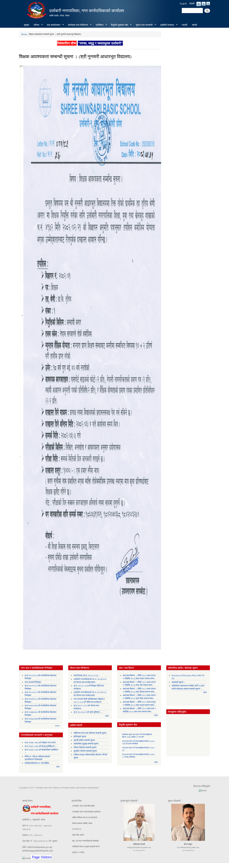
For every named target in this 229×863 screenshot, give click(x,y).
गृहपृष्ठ (26, 24)
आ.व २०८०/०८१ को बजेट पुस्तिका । (88, 712)
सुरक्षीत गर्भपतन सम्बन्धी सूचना (85, 750)
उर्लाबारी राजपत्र (166, 25)
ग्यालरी (184, 24)
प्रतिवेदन (98, 25)
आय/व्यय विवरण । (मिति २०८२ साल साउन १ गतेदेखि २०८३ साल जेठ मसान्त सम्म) (139, 684)
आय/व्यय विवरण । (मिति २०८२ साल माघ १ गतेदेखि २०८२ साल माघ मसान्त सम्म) (139, 710)
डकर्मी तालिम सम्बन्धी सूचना (84, 740)
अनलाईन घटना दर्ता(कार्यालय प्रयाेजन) (86, 811)
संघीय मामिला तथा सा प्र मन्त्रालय (84, 817)
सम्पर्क (194, 24)
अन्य (58, 766)
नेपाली (191, 3)
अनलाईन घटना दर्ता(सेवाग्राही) (83, 805)
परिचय (35, 25)
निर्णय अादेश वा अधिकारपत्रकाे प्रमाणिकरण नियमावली (37, 758)
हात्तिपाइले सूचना (80, 736)
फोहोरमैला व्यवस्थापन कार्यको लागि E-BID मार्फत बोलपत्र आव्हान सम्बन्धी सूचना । (188, 687)
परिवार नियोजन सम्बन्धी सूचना (85, 747)
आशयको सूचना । (178, 682)
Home (24, 34)
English (183, 3)
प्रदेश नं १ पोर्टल (78, 852)
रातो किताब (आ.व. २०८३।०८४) (86, 675)
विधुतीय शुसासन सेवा (118, 25)
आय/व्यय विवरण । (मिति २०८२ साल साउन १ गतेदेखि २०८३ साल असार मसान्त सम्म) (139, 677)
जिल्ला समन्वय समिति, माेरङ (82, 823)
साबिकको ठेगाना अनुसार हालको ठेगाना (86, 846)
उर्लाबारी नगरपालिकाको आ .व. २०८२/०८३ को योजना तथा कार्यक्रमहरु (90, 694)
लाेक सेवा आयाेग (78, 834)
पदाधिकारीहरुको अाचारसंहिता (37, 763)
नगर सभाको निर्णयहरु (33, 682)
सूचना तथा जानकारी (143, 25)
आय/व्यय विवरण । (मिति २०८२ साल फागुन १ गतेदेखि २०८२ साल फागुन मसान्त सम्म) (139, 703)
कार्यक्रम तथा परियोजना (77, 25)
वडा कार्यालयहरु (52, 25)
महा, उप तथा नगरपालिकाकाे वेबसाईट (85, 840)
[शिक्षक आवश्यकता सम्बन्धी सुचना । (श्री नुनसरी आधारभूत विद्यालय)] (90, 358)
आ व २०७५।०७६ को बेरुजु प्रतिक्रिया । (40, 746)
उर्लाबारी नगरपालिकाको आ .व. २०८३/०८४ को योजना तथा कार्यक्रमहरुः (90, 681)
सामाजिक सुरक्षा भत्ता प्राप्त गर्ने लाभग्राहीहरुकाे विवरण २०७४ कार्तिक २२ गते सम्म (137, 735)
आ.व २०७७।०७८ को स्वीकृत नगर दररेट (40, 742)
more (57, 725)
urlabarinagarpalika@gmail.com (37, 850)
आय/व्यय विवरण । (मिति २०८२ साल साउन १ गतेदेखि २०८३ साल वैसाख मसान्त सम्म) (139, 690)
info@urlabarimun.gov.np (39, 847)
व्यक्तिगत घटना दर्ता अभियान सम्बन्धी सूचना (90, 732)
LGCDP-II (76, 829)
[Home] (37, 10)
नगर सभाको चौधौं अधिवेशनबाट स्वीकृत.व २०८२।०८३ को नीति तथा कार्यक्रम (89, 700)
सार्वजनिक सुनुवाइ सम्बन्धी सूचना (86, 743)
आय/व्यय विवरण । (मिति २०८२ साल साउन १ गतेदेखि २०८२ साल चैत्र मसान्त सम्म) (139, 697)
